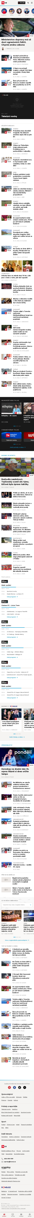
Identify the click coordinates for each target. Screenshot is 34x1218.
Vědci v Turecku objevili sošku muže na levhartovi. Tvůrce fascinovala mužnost (22, 891)
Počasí (15, 246)
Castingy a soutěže (25, 1194)
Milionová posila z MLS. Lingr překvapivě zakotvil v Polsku (22, 557)
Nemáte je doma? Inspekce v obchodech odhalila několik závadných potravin (20, 1061)
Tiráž (2, 1154)
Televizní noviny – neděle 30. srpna (22, 866)
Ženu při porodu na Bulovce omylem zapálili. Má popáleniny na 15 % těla (22, 84)
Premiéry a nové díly (21, 1172)
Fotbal (15, 284)
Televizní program (12, 1194)
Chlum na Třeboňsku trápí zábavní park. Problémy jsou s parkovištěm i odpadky (21, 148)
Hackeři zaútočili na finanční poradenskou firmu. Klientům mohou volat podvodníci (21, 59)
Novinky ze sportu (8, 455)
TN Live (22, 2)
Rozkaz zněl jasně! (6, 1115)
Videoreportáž (18, 819)
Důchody (19, 1097)
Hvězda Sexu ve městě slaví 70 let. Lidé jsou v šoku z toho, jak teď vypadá (16, 277)
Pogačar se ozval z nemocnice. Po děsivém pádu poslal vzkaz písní (22, 529)
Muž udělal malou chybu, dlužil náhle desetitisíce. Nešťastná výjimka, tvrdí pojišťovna (22, 387)
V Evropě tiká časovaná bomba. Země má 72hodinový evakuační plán (21, 977)
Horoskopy (4, 1137)
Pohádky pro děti (20, 1175)
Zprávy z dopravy (14, 1137)
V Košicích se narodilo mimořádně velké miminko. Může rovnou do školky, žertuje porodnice (22, 952)
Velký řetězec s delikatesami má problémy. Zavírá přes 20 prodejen (22, 1037)
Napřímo (14, 1109)
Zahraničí (16, 158)
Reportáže (17, 1115)
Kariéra (3, 1194)
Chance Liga (11, 1124)
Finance (3, 1100)
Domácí (15, 129)
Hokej (17, 1124)
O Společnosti (12, 1191)
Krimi (14, 172)
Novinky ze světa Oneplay (9, 1178)
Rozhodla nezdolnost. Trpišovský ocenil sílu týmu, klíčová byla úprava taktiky (15, 481)
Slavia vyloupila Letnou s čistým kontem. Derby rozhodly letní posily (22, 505)
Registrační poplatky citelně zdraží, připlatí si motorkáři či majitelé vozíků (21, 881)
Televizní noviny (9, 116)
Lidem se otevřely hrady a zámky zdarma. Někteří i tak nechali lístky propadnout (22, 192)
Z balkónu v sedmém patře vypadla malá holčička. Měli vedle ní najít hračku (22, 1026)
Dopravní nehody (26, 1137)
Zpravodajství (6, 745)
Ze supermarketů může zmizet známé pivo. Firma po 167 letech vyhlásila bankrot (22, 221)
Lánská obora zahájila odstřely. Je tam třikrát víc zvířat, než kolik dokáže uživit (22, 206)
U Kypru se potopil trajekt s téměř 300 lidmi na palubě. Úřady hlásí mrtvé (22, 71)
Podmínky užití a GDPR (25, 1191)
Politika (25, 1097)
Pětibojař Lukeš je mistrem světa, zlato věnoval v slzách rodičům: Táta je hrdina (22, 517)
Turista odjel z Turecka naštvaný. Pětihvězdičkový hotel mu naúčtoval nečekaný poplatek (22, 315)
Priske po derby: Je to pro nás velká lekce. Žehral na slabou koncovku (23, 495)
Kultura (16, 1100)
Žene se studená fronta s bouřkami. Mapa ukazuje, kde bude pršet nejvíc (22, 373)
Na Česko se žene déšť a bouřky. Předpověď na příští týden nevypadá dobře (22, 251)
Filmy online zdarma (7, 1175)
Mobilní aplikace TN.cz (8, 1151)
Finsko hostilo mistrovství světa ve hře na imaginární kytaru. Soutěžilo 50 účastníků (22, 798)
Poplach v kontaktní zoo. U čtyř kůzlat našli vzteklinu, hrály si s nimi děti (22, 163)
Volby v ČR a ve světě (8, 1097)
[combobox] (17, 905)
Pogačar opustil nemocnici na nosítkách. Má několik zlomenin (22, 569)
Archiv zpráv (26, 1151)
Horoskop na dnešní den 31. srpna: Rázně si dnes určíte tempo (15, 771)
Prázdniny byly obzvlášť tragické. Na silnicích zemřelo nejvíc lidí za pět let (22, 134)
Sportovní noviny (26, 1112)
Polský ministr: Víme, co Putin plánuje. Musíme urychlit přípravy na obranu (22, 360)
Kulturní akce (20, 1140)
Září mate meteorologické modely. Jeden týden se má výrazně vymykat (22, 331)
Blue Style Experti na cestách (10, 1112)
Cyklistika (16, 525)
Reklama (4, 1191)
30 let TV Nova (6, 1197)
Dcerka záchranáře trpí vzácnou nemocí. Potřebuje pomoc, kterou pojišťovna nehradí (22, 345)
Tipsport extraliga (26, 1124)
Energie (10, 1100)
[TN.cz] (4, 2)
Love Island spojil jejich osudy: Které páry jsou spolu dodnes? (10, 723)
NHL (2, 1127)
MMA (6, 1127)
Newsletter (9, 1154)
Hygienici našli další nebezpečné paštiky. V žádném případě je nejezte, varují (9, 928)
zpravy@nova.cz (10, 1161)
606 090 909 (8, 1158)
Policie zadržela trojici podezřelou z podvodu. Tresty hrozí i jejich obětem (21, 177)
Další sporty (17, 538)
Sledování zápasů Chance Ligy (10, 1181)
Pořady (3, 1172)
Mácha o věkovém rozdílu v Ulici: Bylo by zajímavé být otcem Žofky (22, 301)
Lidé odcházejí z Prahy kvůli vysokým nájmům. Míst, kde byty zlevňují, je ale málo (22, 810)
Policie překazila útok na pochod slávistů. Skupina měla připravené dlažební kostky (22, 289)
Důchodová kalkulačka (8, 1140)
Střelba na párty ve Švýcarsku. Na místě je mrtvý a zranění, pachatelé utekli (21, 853)
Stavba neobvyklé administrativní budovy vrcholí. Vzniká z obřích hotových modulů (21, 839)
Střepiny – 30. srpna (9, 416)
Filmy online (10, 1172)
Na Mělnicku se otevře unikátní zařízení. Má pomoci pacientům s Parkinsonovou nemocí (21, 785)
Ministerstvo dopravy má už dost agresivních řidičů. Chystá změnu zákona (16, 42)
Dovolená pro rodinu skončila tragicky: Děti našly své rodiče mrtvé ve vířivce (22, 235)
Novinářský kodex (19, 1154)
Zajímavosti (5, 273)
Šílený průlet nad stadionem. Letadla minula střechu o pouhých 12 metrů (23, 543)
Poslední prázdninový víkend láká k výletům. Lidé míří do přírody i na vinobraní (22, 824)
